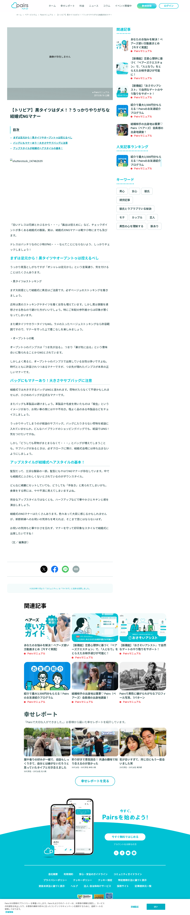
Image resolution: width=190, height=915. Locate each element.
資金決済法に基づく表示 (52, 886)
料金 (82, 5)
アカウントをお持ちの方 (125, 844)
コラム (106, 5)
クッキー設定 (105, 880)
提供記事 (124, 200)
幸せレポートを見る (95, 781)
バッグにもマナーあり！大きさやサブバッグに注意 (40, 143)
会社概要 (53, 874)
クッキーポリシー (82, 880)
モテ (122, 217)
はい (156, 907)
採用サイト (123, 886)
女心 (134, 191)
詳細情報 (9, 912)
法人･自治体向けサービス (97, 886)
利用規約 (68, 874)
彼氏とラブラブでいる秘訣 (135, 208)
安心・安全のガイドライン (93, 874)
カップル (137, 217)
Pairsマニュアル (46, 15)
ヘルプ (74, 886)
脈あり (155, 226)
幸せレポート (68, 5)
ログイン (169, 5)
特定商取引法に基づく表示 (132, 880)
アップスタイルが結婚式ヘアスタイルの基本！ (38, 148)
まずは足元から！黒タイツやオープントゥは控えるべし (42, 137)
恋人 (152, 217)
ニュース (93, 5)
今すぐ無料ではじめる (125, 836)
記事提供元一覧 (143, 886)
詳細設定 (135, 907)
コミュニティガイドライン (128, 874)
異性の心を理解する (131, 226)
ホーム (52, 5)
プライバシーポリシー (55, 880)
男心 (122, 191)
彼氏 (147, 191)
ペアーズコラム (31, 15)
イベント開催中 (123, 5)
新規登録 (147, 5)
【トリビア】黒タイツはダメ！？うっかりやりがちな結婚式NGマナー (84, 15)
